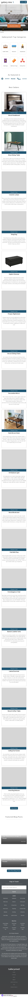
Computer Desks (22, 908)
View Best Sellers (14, 26)
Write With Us (14, 982)
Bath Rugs (22, 905)
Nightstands (5, 898)
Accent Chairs (5, 908)
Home (14, 972)
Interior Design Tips (5, 928)
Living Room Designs (22, 924)
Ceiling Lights (22, 901)
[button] (23, 2)
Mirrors (5, 905)
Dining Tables (22, 898)
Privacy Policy (14, 987)
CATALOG (14, 974)
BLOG (14, 977)
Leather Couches (14, 915)
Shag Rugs (14, 908)
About (14, 979)
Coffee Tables (5, 915)
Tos (14, 984)
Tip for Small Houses (14, 924)
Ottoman (14, 901)
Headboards (14, 898)
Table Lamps (5, 901)
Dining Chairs (14, 905)
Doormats (22, 915)
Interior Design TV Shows (5, 924)
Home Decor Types (22, 928)
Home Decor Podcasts (14, 928)
